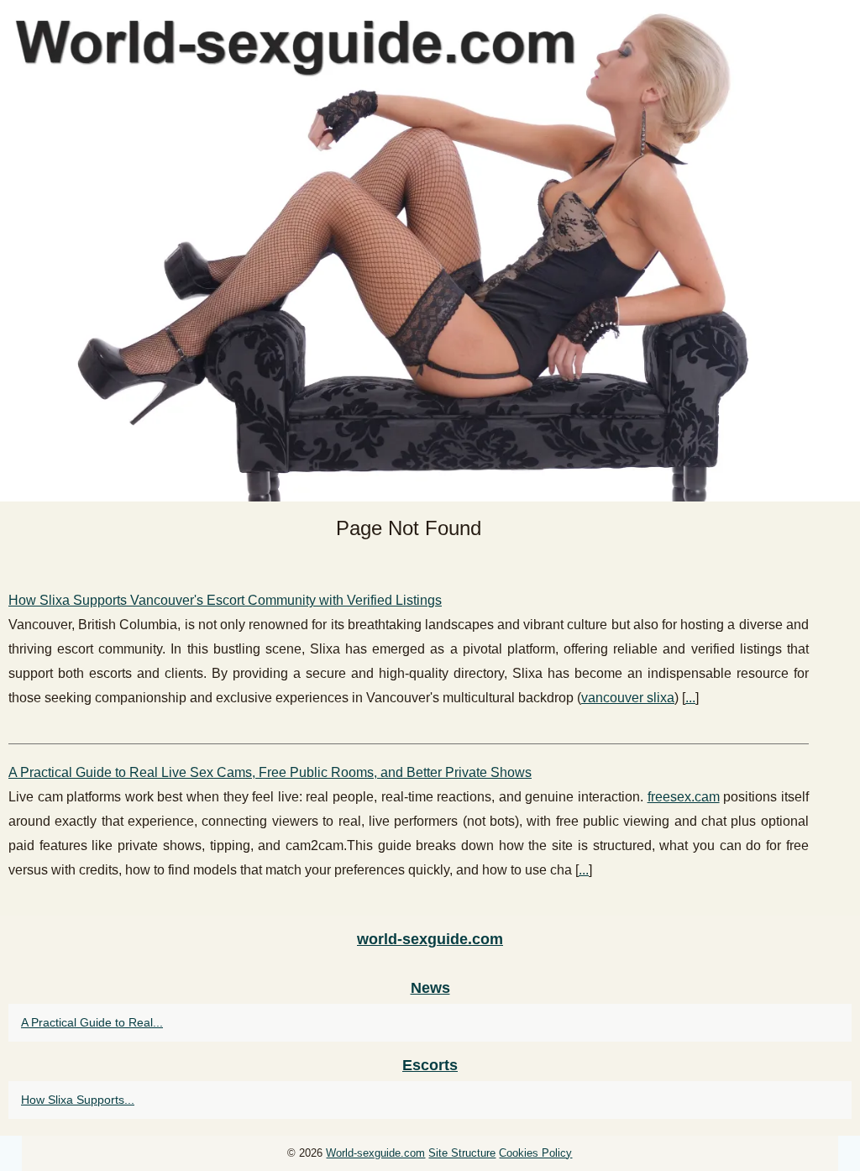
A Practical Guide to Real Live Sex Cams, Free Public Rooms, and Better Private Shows (270, 772)
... (690, 698)
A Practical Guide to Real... (92, 1022)
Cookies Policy (535, 1153)
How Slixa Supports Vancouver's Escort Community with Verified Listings (225, 600)
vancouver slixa (627, 698)
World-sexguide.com (375, 1153)
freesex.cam (684, 797)
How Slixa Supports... (77, 1099)
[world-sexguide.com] (430, 250)
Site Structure (462, 1153)
